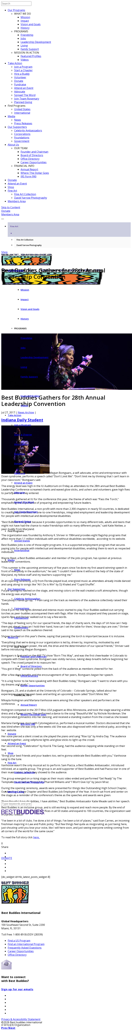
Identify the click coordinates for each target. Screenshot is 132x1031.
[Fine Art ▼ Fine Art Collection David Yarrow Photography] (66, 218)
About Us (13, 144)
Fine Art (12, 190)
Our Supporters (17, 127)
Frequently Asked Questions (25, 947)
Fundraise (20, 84)
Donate (18, 81)
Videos (25, 59)
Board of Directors (32, 155)
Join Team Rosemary (26, 98)
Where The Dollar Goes (35, 173)
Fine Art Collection (25, 194)
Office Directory (30, 159)
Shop (11, 187)
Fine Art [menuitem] (14, 230)
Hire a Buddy (22, 74)
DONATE (6, 858)
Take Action (15, 63)
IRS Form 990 (28, 176)
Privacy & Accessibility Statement (20, 1019)
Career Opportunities (34, 162)
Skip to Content (10, 207)
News (17, 120)
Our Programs (16, 10)
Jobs (23, 38)
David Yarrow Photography (30, 197)
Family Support (30, 49)
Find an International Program (26, 944)
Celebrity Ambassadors (28, 130)
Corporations (22, 134)
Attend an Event (23, 88)
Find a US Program (19, 940)
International (22, 113)
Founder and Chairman (34, 151)
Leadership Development (36, 42)
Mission (25, 17)
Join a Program (23, 67)
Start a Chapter (23, 70)
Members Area (17, 201)
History (25, 28)
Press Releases (23, 123)
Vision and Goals (31, 24)
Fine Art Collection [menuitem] (25, 239)
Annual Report (29, 169)
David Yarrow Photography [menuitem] (29, 245)
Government (21, 141)
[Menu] (2, 218)
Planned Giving (23, 102)
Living (24, 45)
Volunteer (20, 77)
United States (22, 109)
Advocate (19, 91)
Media (11, 116)
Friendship (27, 35)
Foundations (21, 137)
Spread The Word (24, 95)
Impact (25, 21)
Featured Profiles (31, 56)
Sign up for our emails (17, 989)
